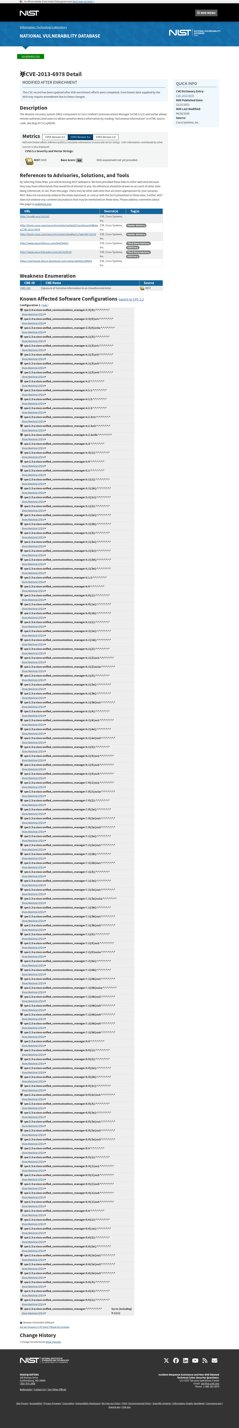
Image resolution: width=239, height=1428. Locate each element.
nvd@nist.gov (43, 204)
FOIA (124, 1403)
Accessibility (36, 1403)
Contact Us (40, 1389)
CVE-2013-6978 (185, 96)
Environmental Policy (140, 1403)
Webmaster (26, 1389)
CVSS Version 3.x (80, 137)
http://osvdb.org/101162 (34, 216)
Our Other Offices (57, 1389)
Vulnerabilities (31, 56)
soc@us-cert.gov (210, 1383)
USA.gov (126, 1407)
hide (45, 305)
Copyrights (68, 1403)
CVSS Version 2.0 (105, 137)
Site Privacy (22, 1403)
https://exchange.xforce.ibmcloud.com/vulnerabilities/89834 (56, 261)
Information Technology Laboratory (43, 27)
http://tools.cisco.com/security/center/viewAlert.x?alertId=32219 (58, 234)
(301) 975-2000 (27, 1383)
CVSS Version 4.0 (55, 137)
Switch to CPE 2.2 (131, 299)
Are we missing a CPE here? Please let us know (44, 1327)
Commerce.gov (214, 1403)
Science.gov (114, 1407)
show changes (53, 1342)
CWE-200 (25, 288)
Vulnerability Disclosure (88, 1403)
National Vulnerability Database (60, 36)
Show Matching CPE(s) (33, 314)
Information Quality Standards (189, 1403)
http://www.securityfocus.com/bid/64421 (44, 243)
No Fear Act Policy (111, 1403)
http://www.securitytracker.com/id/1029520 (46, 252)
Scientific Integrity (162, 1403)
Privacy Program (52, 1403)
